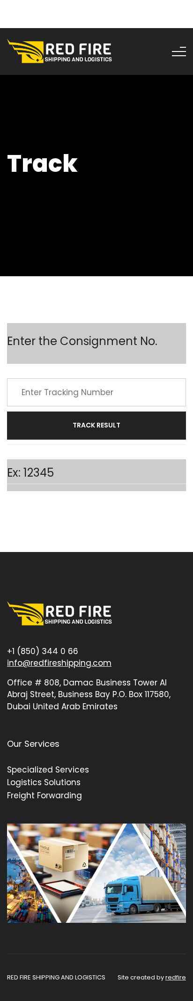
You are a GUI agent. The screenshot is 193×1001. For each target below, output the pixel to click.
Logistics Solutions (44, 782)
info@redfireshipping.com (59, 663)
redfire (175, 977)
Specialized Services (48, 769)
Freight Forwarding (44, 795)
